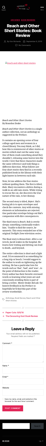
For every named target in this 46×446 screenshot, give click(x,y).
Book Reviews (28, 20)
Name (5, 366)
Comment (7, 343)
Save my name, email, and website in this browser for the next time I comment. (21, 400)
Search (37, 426)
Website (5, 388)
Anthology (10, 298)
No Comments (25, 45)
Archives (15, 20)
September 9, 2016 (34, 41)
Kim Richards (15, 41)
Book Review (20, 298)
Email (5, 377)
